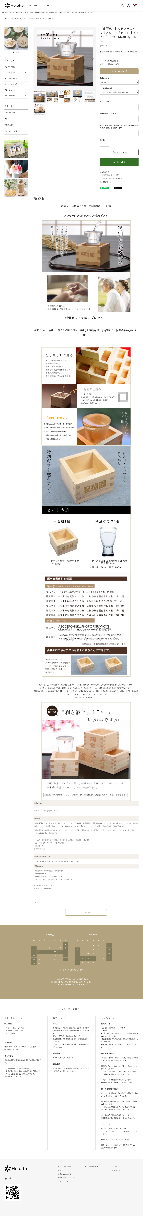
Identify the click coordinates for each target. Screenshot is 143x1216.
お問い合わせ (116, 1170)
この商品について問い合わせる (111, 178)
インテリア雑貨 (9, 67)
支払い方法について (64, 1174)
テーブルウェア (16, 19)
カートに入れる (119, 162)
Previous (37, 58)
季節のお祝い (9, 125)
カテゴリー (32, 6)
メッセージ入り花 (10, 84)
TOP (5, 19)
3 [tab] (18, 52)
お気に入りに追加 (118, 152)
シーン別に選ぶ (9, 112)
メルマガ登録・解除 (91, 1166)
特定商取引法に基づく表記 (109, 175)
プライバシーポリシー (65, 1181)
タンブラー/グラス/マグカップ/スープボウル (38, 19)
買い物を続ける (105, 182)
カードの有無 (104, 101)
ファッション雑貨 (10, 78)
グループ (47, 6)
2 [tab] (16, 52)
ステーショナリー (10, 90)
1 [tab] (13, 52)
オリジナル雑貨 (9, 96)
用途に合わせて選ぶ (11, 131)
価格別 (6, 119)
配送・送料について (64, 1166)
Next (92, 58)
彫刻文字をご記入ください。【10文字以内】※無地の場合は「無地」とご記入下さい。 (119, 127)
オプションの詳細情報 (119, 71)
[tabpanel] (16, 38)
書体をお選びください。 (108, 113)
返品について (104, 172)
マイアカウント (117, 1166)
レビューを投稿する (86, 912)
